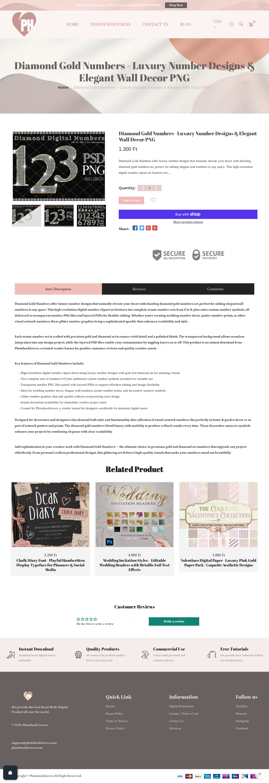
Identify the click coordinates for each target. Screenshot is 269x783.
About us (175, 728)
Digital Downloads (181, 706)
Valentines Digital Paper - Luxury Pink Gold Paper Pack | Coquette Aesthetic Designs (218, 562)
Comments (215, 289)
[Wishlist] (153, 200)
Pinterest (241, 713)
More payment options (188, 222)
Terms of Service (117, 721)
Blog (185, 24)
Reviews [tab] (139, 289)
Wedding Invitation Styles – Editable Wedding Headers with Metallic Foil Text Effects (134, 565)
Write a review (174, 621)
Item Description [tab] (58, 289)
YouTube (242, 706)
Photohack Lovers (35, 725)
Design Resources (111, 24)
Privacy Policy (115, 728)
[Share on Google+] (148, 228)
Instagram (242, 721)
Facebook (242, 728)
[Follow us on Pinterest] (155, 228)
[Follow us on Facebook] (135, 228)
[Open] (10, 773)
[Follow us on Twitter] (141, 228)
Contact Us (176, 721)
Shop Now (176, 5)
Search (110, 706)
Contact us (155, 24)
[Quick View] (61, 521)
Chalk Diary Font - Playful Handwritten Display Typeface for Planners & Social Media (50, 565)
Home (72, 24)
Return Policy (115, 713)
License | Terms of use (183, 713)
